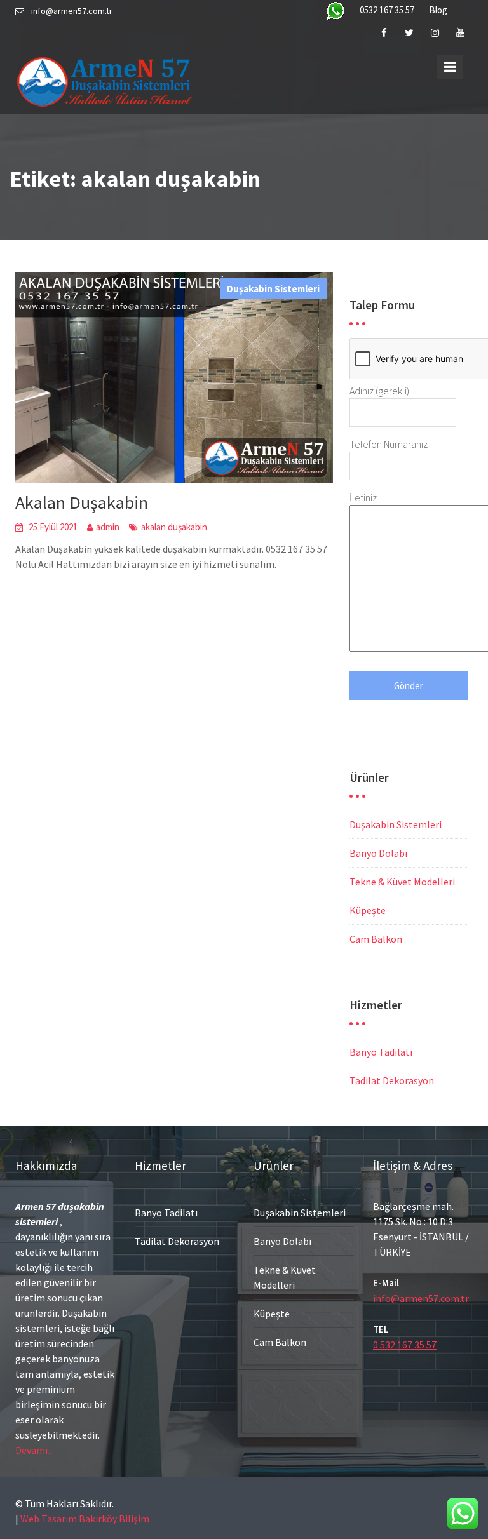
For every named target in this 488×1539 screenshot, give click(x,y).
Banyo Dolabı (378, 853)
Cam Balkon (375, 938)
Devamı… (36, 1450)
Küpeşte (367, 910)
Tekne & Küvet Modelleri (402, 881)
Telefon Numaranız (388, 444)
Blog (438, 10)
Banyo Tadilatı (380, 1051)
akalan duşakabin (174, 527)
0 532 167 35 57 (405, 1344)
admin (107, 527)
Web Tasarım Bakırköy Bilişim (84, 1518)
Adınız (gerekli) (379, 390)
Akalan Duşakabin (81, 502)
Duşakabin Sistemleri (273, 289)
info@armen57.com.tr (421, 1298)
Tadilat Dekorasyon (391, 1080)
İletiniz (363, 497)
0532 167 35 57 (387, 10)
